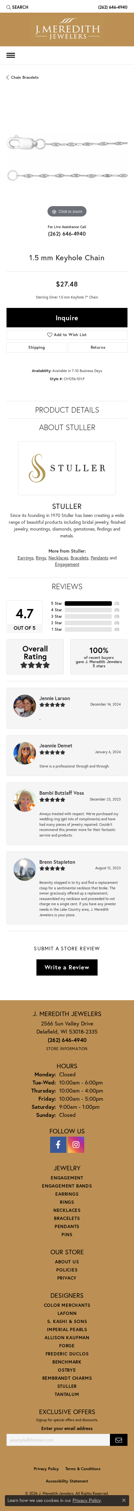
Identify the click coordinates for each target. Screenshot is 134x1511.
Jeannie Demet (55, 745)
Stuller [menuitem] (67, 1386)
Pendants (99, 558)
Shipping (36, 347)
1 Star (57, 629)
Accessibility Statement (67, 1481)
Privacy (67, 1278)
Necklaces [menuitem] (67, 1210)
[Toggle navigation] (10, 55)
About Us (67, 1262)
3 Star (56, 616)
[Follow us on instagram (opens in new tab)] (76, 1145)
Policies (66, 1270)
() (116, 603)
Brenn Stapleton (57, 862)
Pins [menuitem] (66, 1234)
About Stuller (67, 427)
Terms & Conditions (82, 1468)
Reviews (67, 586)
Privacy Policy (46, 1468)
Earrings (26, 558)
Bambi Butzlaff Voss (61, 793)
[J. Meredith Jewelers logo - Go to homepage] (67, 29)
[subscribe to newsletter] (118, 1440)
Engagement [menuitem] (67, 1178)
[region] (67, 159)
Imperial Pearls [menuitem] (67, 1329)
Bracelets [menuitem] (67, 1218)
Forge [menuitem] (67, 1345)
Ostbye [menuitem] (67, 1370)
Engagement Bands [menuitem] (67, 1186)
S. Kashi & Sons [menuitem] (67, 1321)
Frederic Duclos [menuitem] (67, 1354)
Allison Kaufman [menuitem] (67, 1337)
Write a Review (67, 967)
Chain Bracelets (25, 77)
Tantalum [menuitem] (67, 1394)
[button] (17, 7)
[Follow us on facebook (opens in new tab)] (58, 1145)
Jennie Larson (54, 698)
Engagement (67, 564)
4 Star (56, 609)
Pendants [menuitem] (67, 1226)
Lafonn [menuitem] (67, 1313)
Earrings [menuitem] (66, 1194)
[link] (112, 7)
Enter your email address (67, 1428)
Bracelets (79, 558)
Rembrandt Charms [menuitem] (67, 1378)
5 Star (56, 603)
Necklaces (58, 558)
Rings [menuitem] (67, 1202)
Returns (98, 347)
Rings (41, 558)
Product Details (67, 409)
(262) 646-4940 (67, 233)
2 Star (56, 622)
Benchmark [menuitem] (67, 1362)
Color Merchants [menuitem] (67, 1305)
